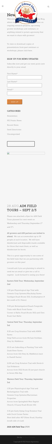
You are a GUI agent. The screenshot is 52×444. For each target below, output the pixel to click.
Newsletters (12, 116)
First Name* (12, 74)
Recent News (13, 125)
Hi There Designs (28, 437)
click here (28, 51)
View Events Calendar (21, 144)
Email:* (10, 90)
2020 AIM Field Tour (16, 427)
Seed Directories (14, 130)
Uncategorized (13, 134)
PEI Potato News (14, 120)
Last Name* (12, 82)
